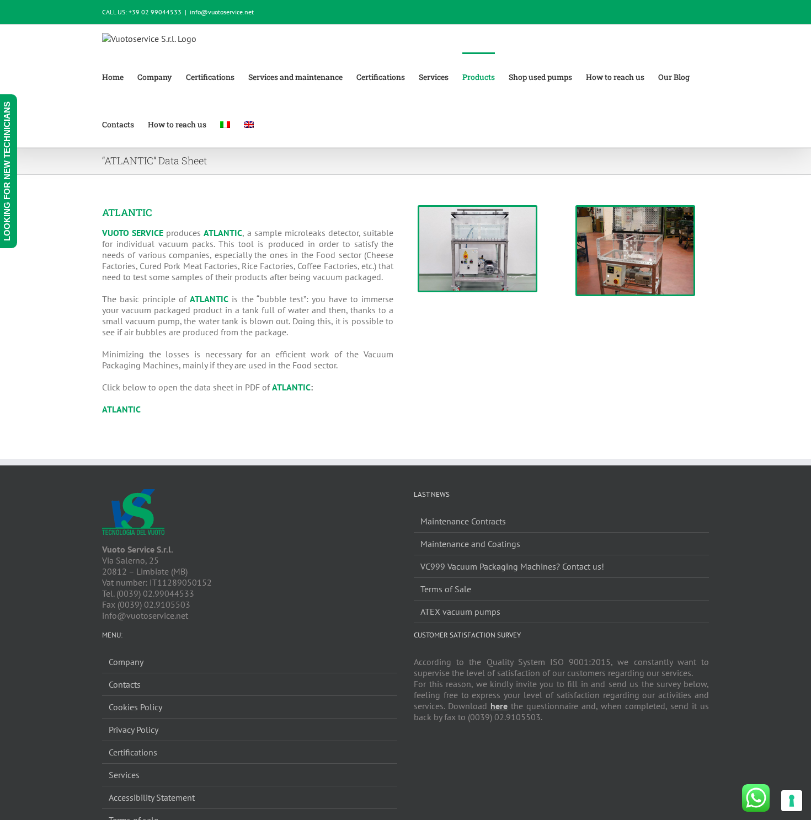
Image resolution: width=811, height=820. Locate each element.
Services (124, 774)
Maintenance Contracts (463, 521)
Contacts (125, 684)
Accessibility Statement (152, 797)
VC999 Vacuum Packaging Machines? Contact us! (512, 566)
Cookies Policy (135, 706)
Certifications (133, 752)
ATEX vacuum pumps (460, 611)
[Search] (290, 123)
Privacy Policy (133, 729)
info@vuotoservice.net (222, 12)
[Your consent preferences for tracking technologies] (791, 800)
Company (126, 661)
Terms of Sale (445, 588)
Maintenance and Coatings (470, 543)
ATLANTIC (121, 409)
